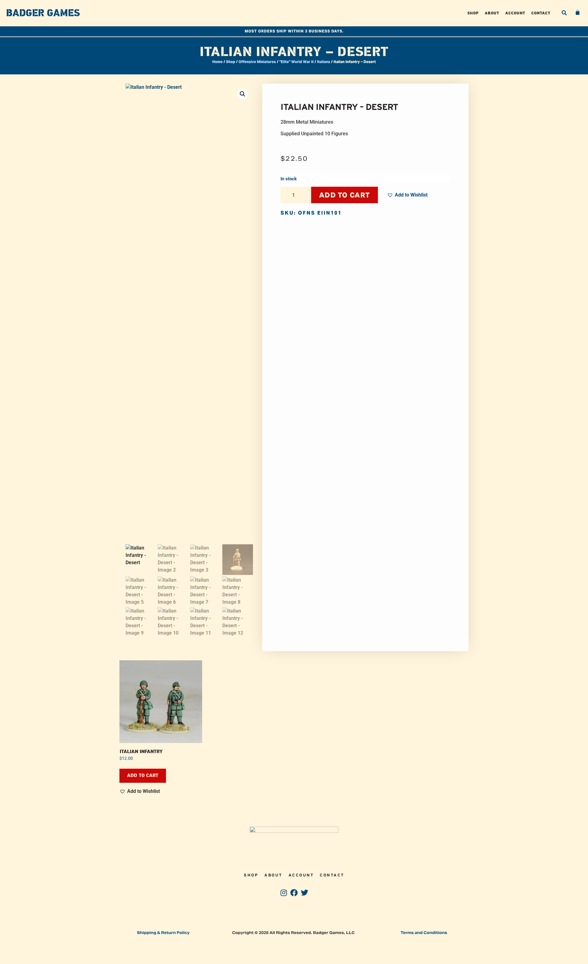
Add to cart (344, 195)
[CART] (578, 12)
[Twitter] (304, 892)
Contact (540, 13)
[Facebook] (294, 892)
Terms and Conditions (424, 932)
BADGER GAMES (43, 13)
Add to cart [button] (142, 775)
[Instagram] (283, 892)
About (492, 13)
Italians (323, 61)
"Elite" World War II (296, 61)
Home (217, 61)
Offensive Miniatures (257, 61)
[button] (564, 12)
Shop (473, 13)
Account (515, 13)
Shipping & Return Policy (163, 932)
